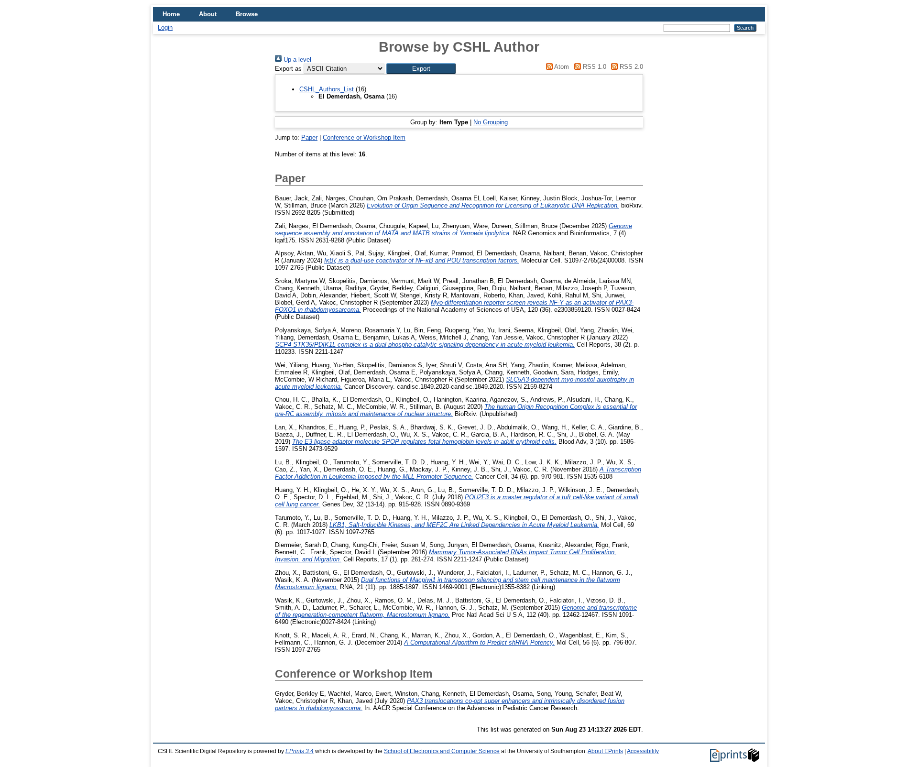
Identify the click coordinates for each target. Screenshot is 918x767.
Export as (288, 68)
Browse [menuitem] (247, 14)
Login (165, 27)
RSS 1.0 (593, 66)
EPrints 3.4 (299, 751)
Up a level (296, 59)
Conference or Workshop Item (364, 137)
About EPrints (605, 751)
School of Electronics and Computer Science (442, 751)
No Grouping (490, 122)
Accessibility (643, 751)
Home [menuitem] (171, 14)
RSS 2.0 (630, 66)
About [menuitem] (208, 14)
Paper (309, 137)
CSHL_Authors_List (326, 89)
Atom (561, 66)
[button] (421, 68)
